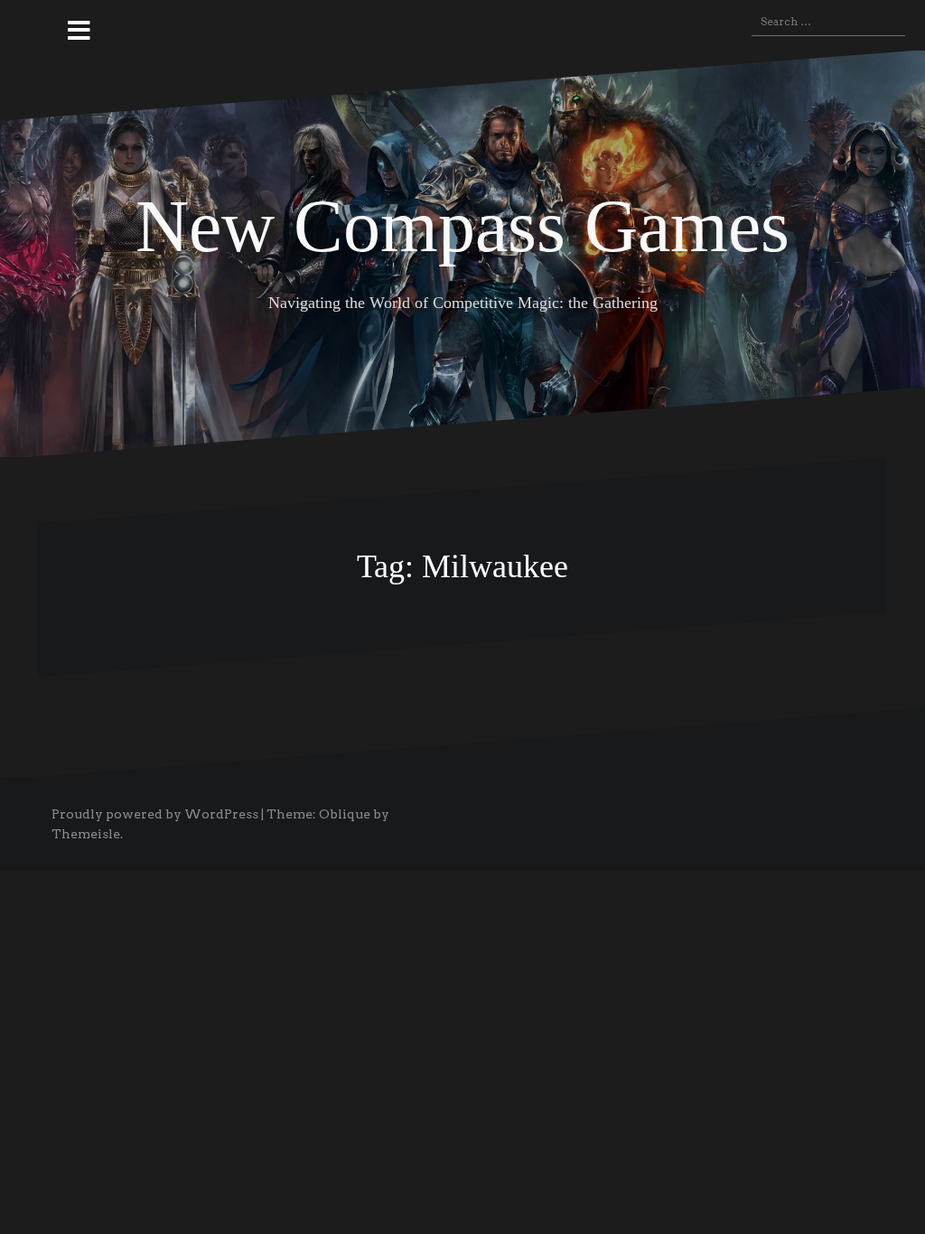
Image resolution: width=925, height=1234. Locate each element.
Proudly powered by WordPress (154, 814)
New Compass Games (462, 226)
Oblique (344, 814)
